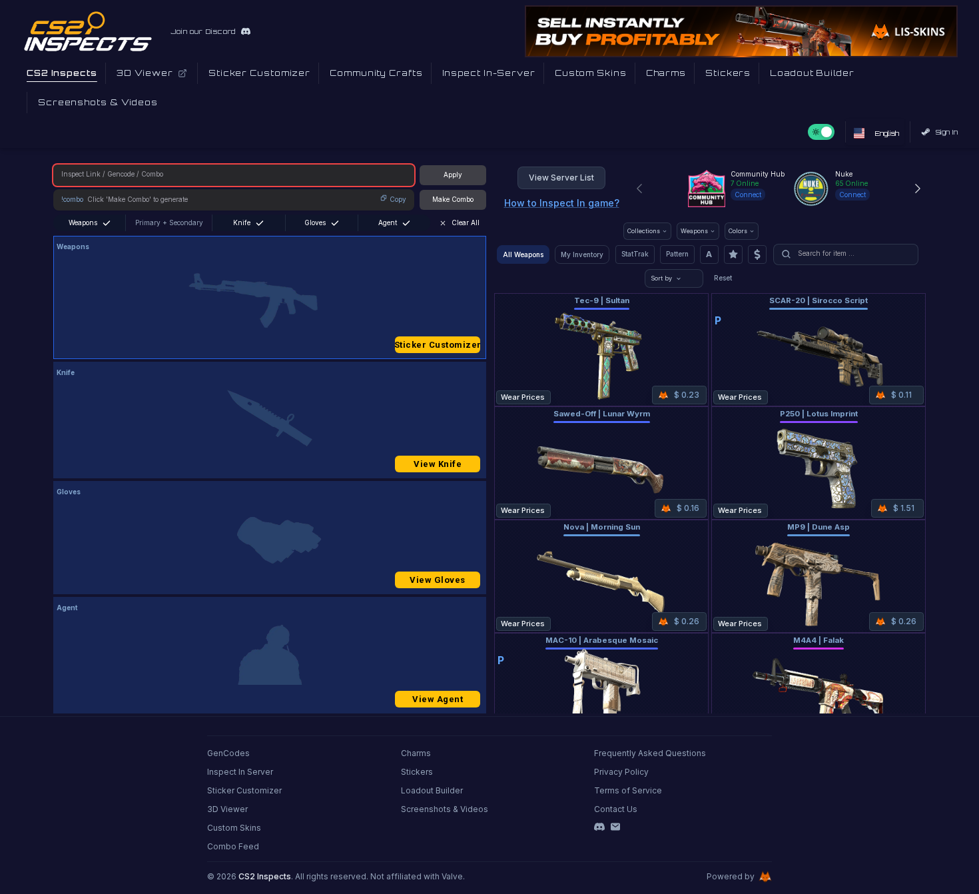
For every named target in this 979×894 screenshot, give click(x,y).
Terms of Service (628, 790)
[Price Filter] (757, 254)
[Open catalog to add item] (270, 300)
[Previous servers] (639, 189)
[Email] (615, 826)
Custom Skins (234, 828)
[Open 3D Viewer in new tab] (182, 73)
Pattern (677, 254)
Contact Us (615, 809)
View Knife (438, 464)
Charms (416, 753)
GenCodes (228, 753)
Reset (723, 278)
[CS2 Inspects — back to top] (88, 31)
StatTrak (635, 254)
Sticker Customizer (437, 345)
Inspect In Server (240, 772)
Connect (748, 195)
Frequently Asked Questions (650, 753)
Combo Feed (233, 846)
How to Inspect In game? (561, 203)
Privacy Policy (621, 772)
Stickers (417, 772)
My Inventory (582, 254)
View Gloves (438, 580)
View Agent (437, 699)
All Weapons (523, 254)
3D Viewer (227, 809)
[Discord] (599, 826)
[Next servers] (918, 189)
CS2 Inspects (264, 876)
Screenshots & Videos (444, 809)
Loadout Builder (432, 790)
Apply (453, 175)
